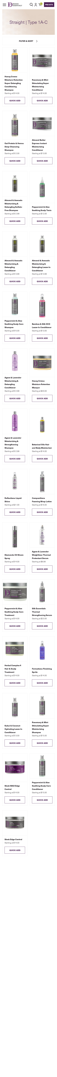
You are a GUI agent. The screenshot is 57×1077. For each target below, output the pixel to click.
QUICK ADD (14, 100)
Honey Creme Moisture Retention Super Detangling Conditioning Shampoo (14, 83)
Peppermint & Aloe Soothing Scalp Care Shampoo (14, 324)
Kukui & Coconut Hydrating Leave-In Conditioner (13, 729)
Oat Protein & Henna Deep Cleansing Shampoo (14, 146)
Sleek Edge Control (13, 839)
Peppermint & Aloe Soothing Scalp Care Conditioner (41, 785)
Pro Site (49, 4)
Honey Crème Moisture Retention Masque (41, 384)
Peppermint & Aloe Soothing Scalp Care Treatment (14, 611)
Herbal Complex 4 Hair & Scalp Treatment (13, 668)
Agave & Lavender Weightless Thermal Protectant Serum (41, 555)
